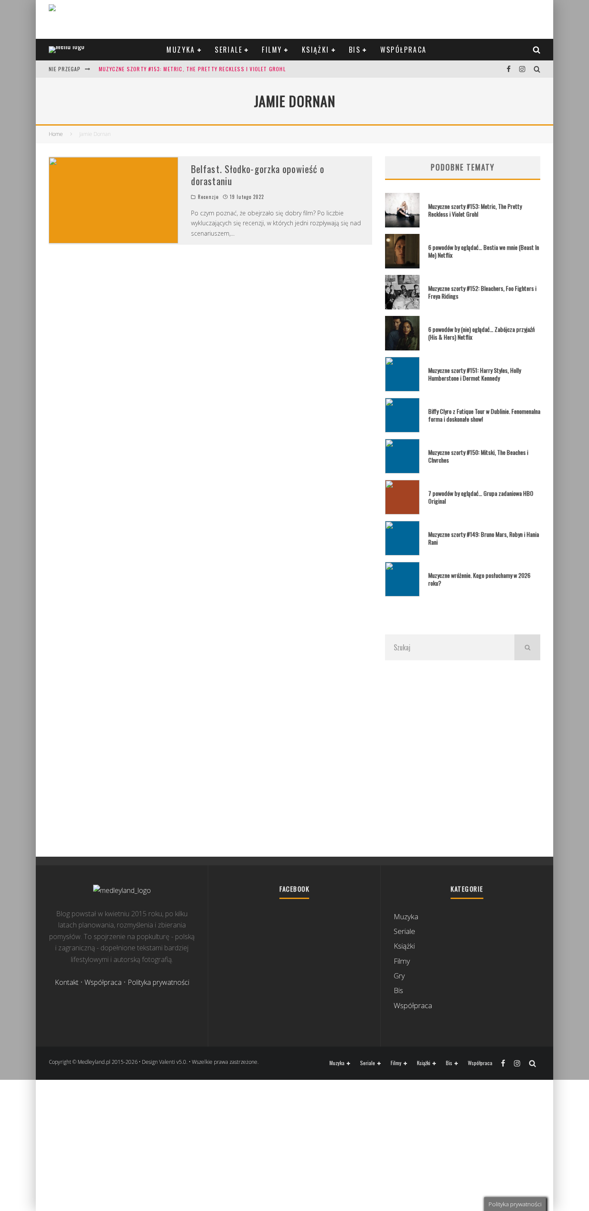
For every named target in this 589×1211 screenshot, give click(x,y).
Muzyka (180, 49)
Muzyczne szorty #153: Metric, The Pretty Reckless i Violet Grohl (192, 69)
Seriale (228, 49)
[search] (527, 647)
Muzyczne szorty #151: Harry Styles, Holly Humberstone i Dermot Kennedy (474, 374)
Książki (315, 49)
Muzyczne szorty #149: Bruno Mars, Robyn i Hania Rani (483, 538)
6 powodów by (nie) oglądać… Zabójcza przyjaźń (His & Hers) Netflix (481, 333)
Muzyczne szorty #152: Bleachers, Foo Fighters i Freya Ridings (482, 292)
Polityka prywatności (158, 982)
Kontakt (66, 982)
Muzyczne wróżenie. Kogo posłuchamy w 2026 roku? (479, 579)
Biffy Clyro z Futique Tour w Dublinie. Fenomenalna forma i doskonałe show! (484, 415)
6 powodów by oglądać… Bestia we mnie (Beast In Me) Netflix (483, 251)
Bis (354, 49)
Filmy (272, 49)
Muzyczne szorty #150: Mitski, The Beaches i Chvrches (478, 456)
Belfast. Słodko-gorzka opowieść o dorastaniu (257, 175)
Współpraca (403, 49)
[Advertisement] (462, 758)
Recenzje (208, 197)
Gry (399, 976)
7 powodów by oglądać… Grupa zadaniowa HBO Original (480, 497)
